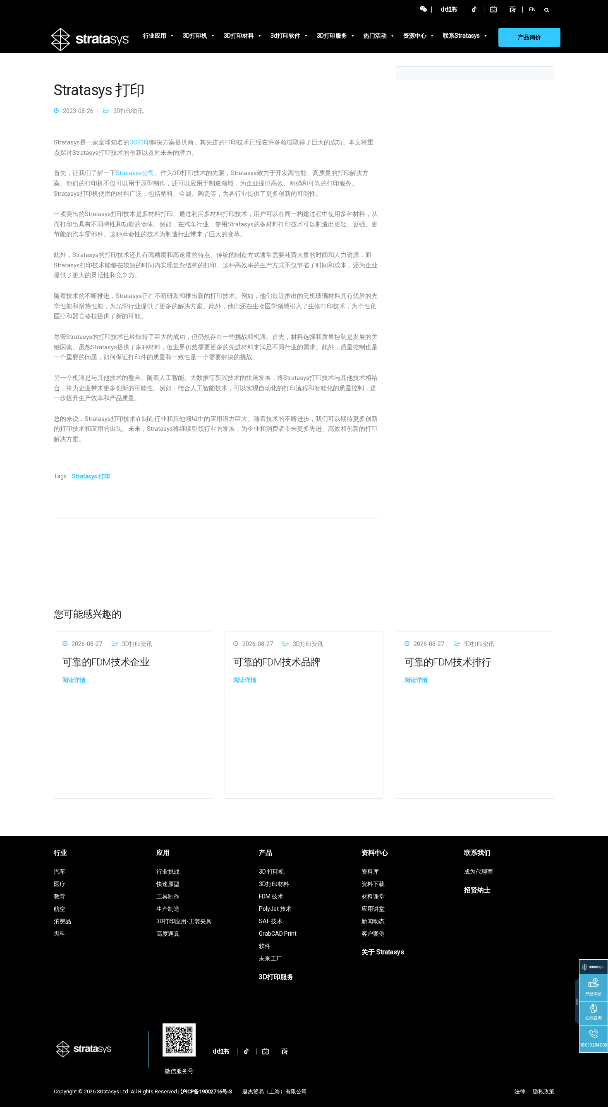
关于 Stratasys (382, 952)
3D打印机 (195, 35)
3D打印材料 (239, 35)
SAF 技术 (270, 921)
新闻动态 (373, 921)
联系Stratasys (461, 35)
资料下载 (373, 884)
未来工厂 (270, 958)
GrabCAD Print (278, 933)
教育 (59, 896)
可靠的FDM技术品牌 (276, 662)
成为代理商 (478, 871)
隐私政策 (543, 1091)
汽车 (59, 871)
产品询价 (529, 37)
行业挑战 (168, 871)
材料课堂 (373, 896)
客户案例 (373, 933)
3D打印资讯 (128, 111)
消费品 (62, 921)
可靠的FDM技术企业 (105, 662)
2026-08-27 (87, 644)
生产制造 (168, 908)
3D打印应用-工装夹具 (184, 921)
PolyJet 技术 (275, 908)
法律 (520, 1091)
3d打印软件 (285, 35)
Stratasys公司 (135, 173)
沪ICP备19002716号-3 (206, 1091)
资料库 (370, 871)
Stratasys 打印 (91, 476)
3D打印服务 (332, 35)
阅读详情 (74, 680)
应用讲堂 (373, 908)
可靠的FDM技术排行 (448, 662)
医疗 (59, 884)
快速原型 (168, 884)
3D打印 (139, 142)
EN (532, 9)
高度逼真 (168, 933)
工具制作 (168, 896)
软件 (264, 946)
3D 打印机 (272, 871)
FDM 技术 (271, 896)
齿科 (59, 933)
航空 (59, 908)
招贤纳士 (477, 890)
